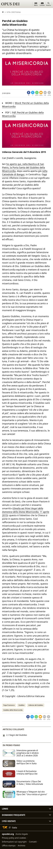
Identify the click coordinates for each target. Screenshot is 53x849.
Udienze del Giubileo (35, 705)
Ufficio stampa (8, 845)
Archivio (21, 845)
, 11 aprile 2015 (25, 512)
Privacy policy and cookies (14, 837)
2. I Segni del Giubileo (16, 735)
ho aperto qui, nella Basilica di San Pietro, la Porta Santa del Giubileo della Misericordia (23, 167)
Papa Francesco (9, 705)
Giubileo (21, 705)
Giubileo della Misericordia (13, 710)
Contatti (33, 841)
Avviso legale (22, 834)
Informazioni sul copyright (14, 841)
